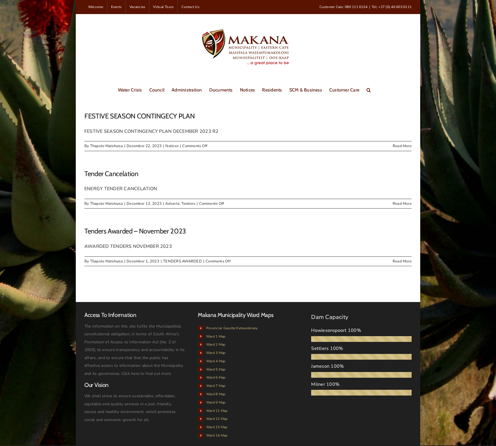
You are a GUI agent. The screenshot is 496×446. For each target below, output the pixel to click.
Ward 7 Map (215, 385)
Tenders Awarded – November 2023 (135, 231)
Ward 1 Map (215, 336)
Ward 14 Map (217, 435)
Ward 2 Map (215, 344)
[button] (369, 89)
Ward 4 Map (215, 361)
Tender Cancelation (111, 174)
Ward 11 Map (217, 410)
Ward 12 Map (217, 418)
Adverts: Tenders (180, 203)
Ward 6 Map (215, 377)
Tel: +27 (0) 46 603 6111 (392, 7)
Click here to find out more (146, 373)
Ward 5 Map (215, 369)
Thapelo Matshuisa (106, 146)
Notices (172, 146)
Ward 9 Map (215, 402)
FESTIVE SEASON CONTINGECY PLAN (139, 116)
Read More (402, 146)
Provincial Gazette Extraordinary (232, 328)
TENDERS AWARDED (182, 261)
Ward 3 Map (215, 352)
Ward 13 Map (217, 427)
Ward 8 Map (215, 394)
